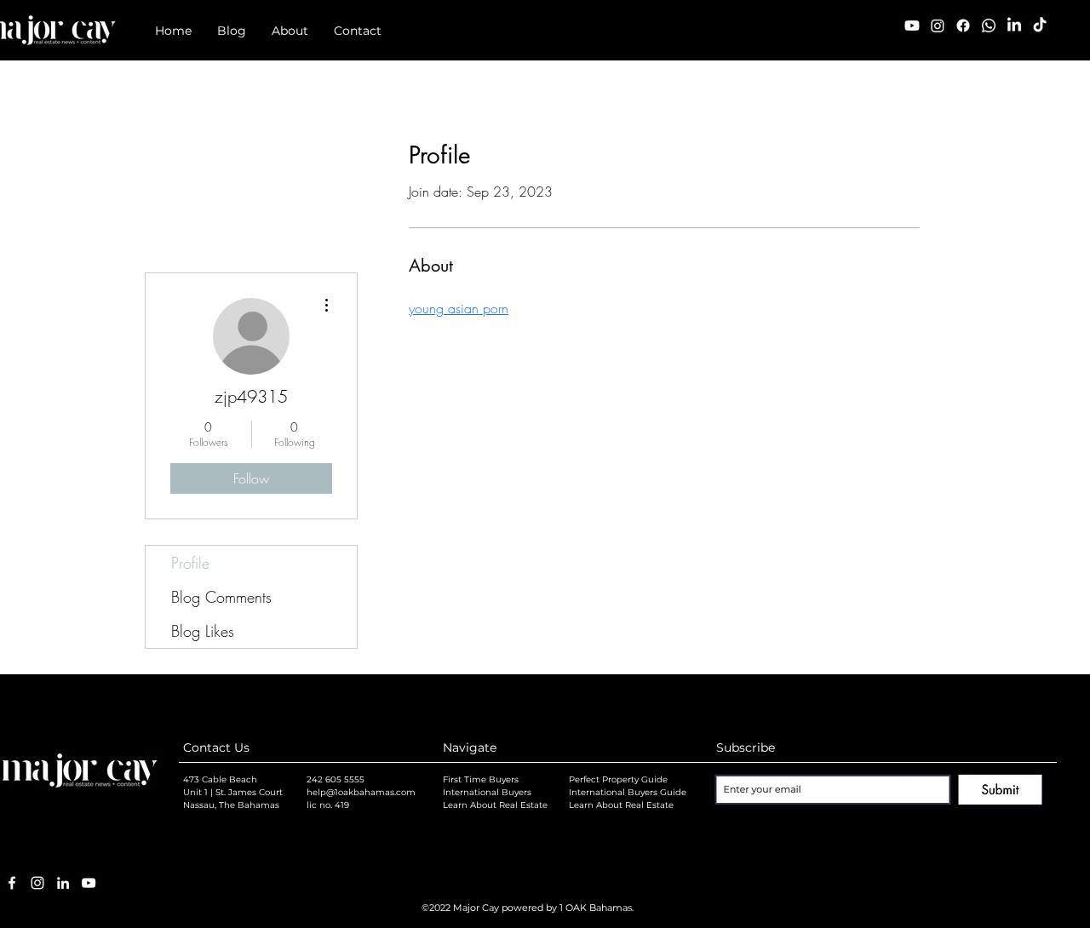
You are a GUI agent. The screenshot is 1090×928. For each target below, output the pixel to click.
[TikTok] (1039, 25)
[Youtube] (912, 25)
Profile (190, 563)
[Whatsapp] (988, 25)
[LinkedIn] (1014, 25)
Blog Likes (202, 631)
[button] (231, 31)
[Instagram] (937, 25)
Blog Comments (221, 597)
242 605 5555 (335, 779)
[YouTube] (88, 882)
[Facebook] (963, 25)
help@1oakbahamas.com (361, 792)
